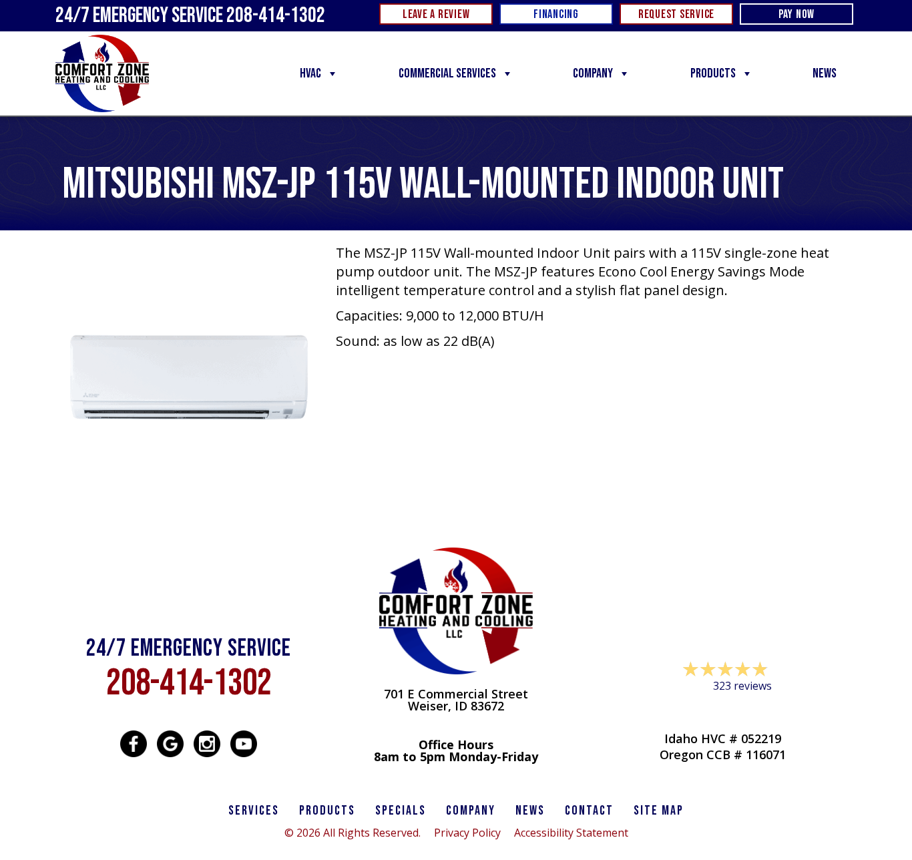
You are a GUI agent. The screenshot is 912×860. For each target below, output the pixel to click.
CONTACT (589, 811)
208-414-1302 (189, 683)
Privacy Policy (467, 832)
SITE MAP (659, 811)
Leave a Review (723, 711)
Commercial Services (447, 73)
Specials (400, 811)
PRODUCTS (327, 811)
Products (713, 73)
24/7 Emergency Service (190, 16)
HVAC (310, 73)
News (825, 73)
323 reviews (742, 685)
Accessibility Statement (571, 832)
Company (593, 73)
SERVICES (253, 811)
